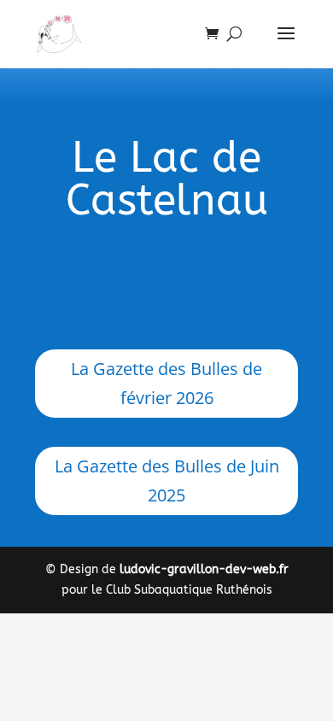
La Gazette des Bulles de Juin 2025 (167, 480)
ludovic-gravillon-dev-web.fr (204, 569)
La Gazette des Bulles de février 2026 (166, 383)
